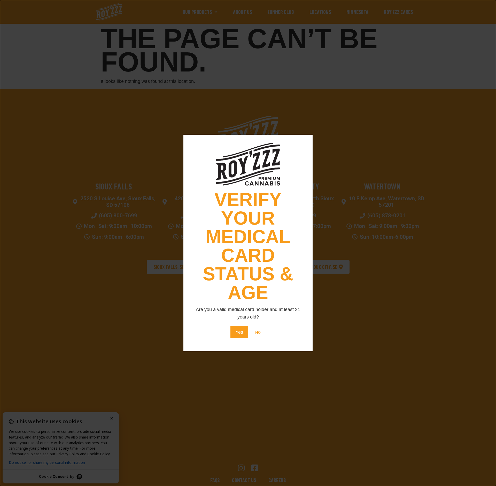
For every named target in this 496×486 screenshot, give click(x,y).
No (258, 332)
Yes (239, 332)
